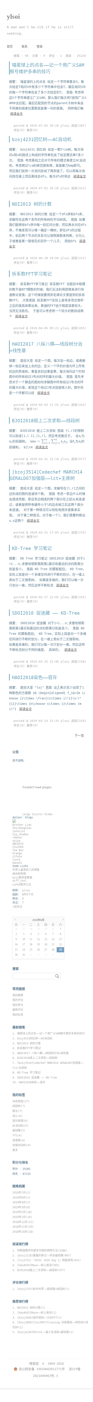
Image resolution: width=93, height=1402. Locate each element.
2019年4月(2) (21, 1202)
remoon (17, 837)
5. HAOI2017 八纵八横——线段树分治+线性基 (40, 1053)
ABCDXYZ (17, 843)
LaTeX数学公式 (21, 884)
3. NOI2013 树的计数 (26, 1043)
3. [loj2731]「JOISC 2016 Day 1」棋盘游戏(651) (46, 1260)
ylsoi (13, 16)
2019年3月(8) (21, 1207)
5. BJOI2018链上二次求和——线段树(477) (38, 1270)
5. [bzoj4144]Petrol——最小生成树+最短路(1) (43, 1332)
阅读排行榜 (20, 1244)
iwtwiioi (18, 831)
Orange (17, 853)
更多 (15, 1150)
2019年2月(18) (22, 1212)
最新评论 (17, 1009)
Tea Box (17, 850)
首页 (10, 46)
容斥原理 (20, 1120)
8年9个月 (27, 894)
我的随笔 (17, 995)
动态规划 (21, 1101)
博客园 (34, 1363)
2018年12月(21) (23, 1222)
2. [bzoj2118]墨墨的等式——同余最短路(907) (41, 1255)
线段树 (18, 1106)
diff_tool (19, 880)
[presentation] (80, 436)
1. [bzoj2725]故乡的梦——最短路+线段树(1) (41, 1289)
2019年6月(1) (21, 1197)
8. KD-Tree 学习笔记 (26, 1072)
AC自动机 (20, 1125)
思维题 (18, 1140)
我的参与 (17, 1005)
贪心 (17, 1116)
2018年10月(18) (23, 1231)
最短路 (18, 1130)
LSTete (17, 856)
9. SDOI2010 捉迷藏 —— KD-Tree (34, 1077)
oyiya (16, 840)
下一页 (79, 735)
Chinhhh (17, 847)
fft (17, 1135)
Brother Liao (21, 824)
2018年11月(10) (23, 1226)
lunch (16, 859)
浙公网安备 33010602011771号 (42, 1369)
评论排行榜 (20, 1282)
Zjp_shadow (20, 834)
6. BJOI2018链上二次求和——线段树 (34, 1058)
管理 (39, 46)
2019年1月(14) (22, 1217)
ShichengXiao (21, 828)
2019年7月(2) (21, 1192)
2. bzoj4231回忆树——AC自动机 (32, 1038)
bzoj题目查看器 (22, 877)
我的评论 (17, 1000)
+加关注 (17, 906)
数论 (17, 1111)
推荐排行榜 (20, 1301)
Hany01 (17, 862)
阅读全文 (16, 114)
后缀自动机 (21, 1145)
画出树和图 (19, 873)
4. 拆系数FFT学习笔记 (26, 1048)
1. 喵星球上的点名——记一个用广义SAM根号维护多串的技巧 (48, 1033)
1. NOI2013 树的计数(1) (28, 1307)
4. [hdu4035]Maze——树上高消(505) (36, 1265)
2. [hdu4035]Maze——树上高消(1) (34, 1312)
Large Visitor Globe (37, 814)
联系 (25, 46)
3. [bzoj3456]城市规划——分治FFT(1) (37, 1317)
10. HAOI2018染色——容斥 (28, 1082)
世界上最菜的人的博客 (26, 869)
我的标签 (17, 1014)
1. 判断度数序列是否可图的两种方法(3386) (39, 1250)
